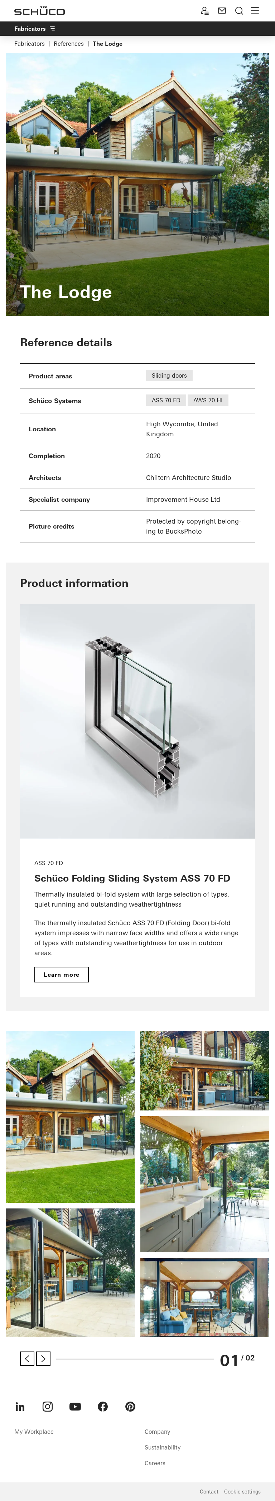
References (69, 43)
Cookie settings (242, 1491)
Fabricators (29, 43)
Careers (155, 1463)
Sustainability (162, 1447)
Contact (209, 1491)
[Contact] (222, 11)
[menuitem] (20, 1406)
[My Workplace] (205, 11)
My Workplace (34, 1431)
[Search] (239, 11)
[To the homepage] (39, 10)
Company (157, 1431)
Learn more (61, 974)
